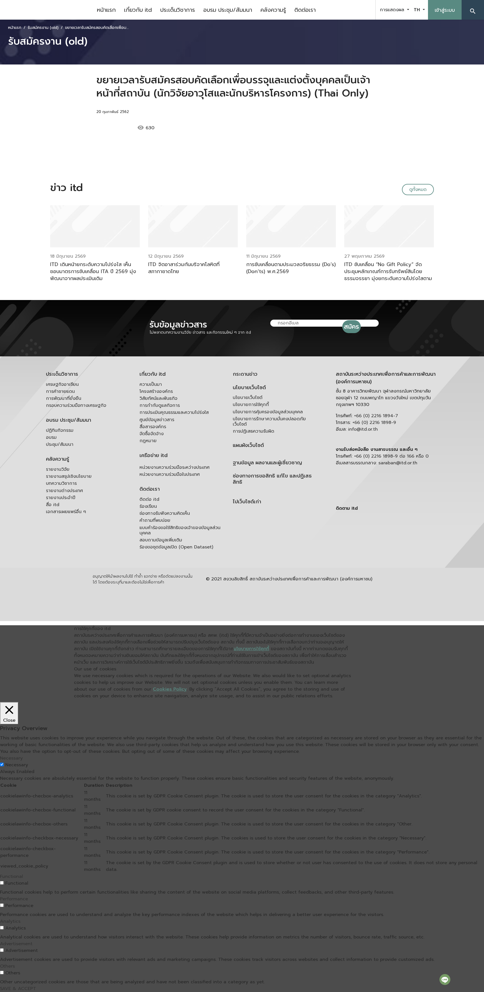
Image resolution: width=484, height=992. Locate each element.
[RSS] (392, 551)
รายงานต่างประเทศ (64, 490)
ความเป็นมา (150, 384)
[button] (473, 10)
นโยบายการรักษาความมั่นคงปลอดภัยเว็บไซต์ (269, 422)
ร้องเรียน (148, 506)
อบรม (51, 437)
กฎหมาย (148, 440)
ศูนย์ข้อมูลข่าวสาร (156, 419)
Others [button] (7, 966)
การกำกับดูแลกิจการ (159, 405)
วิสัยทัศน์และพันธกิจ (158, 398)
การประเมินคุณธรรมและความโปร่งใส (174, 412)
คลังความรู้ (273, 10)
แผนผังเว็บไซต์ (248, 445)
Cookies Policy (170, 689)
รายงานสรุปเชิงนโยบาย (69, 476)
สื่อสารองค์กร (152, 426)
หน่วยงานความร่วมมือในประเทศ (169, 474)
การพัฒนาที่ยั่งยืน (63, 398)
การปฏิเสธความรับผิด (253, 431)
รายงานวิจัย (57, 469)
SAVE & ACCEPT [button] (18, 988)
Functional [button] (11, 876)
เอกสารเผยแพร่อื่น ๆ (66, 511)
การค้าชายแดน (60, 391)
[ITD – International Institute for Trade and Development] (46, 10)
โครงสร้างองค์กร (156, 391)
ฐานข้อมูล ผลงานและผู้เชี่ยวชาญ (267, 463)
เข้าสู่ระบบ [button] (445, 10)
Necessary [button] (11, 758)
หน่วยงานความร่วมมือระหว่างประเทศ (174, 467)
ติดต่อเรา (305, 10)
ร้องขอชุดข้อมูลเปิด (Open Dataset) (176, 547)
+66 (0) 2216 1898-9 (374, 422)
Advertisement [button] (16, 943)
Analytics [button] (10, 921)
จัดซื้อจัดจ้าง (151, 433)
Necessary (16, 765)
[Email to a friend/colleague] (195, 127)
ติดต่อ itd (149, 499)
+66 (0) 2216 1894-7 (376, 415)
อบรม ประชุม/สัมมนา (227, 10)
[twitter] (365, 9)
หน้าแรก (106, 10)
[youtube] (351, 9)
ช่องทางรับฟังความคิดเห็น (164, 513)
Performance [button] (14, 899)
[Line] (444, 979)
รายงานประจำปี (60, 497)
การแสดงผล (393, 9)
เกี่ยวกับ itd (138, 10)
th (418, 9)
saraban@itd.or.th (397, 463)
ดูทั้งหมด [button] (418, 189)
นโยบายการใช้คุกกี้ (251, 404)
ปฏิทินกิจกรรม (59, 430)
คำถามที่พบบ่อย (154, 520)
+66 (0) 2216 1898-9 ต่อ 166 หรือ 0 (391, 456)
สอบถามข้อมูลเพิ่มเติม (160, 540)
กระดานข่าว (245, 374)
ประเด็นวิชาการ (177, 10)
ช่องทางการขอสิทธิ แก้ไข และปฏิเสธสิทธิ (272, 479)
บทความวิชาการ (61, 483)
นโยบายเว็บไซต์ (249, 387)
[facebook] (337, 9)
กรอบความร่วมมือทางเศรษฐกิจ (76, 405)
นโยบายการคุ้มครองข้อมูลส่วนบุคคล (268, 412)
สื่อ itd (52, 504)
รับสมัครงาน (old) (43, 28)
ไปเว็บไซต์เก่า (247, 502)
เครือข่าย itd (153, 455)
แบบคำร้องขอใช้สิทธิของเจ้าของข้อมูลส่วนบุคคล (179, 530)
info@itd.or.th (363, 429)
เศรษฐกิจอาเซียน (62, 384)
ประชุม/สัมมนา (59, 444)
